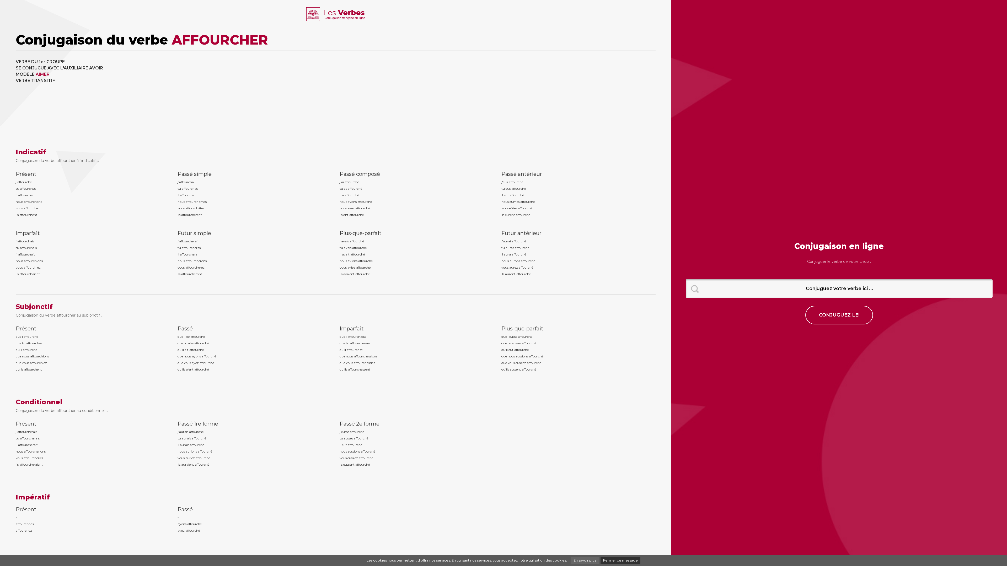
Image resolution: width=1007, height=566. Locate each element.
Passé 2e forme (359, 424)
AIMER (43, 74)
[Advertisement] (497, 95)
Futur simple (194, 233)
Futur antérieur (521, 233)
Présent (26, 174)
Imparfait (28, 233)
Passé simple (195, 174)
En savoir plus (585, 560)
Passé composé (360, 174)
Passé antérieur (521, 174)
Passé (185, 328)
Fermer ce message (620, 560)
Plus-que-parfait (361, 233)
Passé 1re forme (198, 424)
